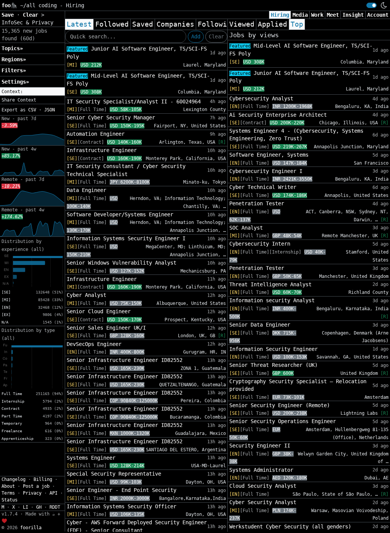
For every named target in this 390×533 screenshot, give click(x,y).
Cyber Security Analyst (262, 502)
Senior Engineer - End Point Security (121, 490)
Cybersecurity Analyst (261, 98)
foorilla (31, 527)
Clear (216, 36)
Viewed (241, 24)
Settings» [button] (15, 82)
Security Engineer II (259, 446)
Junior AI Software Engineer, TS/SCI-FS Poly (137, 53)
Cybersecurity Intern (259, 244)
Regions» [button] (14, 59)
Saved (142, 24)
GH (39, 507)
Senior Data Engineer (259, 325)
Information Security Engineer (273, 349)
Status (10, 500)
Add (195, 36)
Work (317, 15)
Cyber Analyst (86, 295)
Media (300, 15)
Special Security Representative (114, 474)
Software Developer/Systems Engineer (120, 214)
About (8, 486)
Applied (272, 24)
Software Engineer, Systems (268, 155)
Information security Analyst (272, 300)
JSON (49, 110)
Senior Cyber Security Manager (111, 117)
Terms (8, 493)
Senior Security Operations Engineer (282, 421)
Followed (112, 24)
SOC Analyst (246, 228)
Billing (43, 479)
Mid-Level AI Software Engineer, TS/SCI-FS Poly (138, 80)
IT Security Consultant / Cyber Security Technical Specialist (126, 170)
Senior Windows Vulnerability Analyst (121, 263)
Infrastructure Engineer (102, 150)
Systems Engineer (91, 458)
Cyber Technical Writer (262, 187)
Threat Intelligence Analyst (270, 284)
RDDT (55, 507)
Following (216, 24)
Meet (333, 15)
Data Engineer (86, 190)
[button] (32, 91)
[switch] (371, 5)
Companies (175, 24)
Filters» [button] (14, 70)
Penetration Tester (256, 203)
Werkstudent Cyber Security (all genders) (290, 526)
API (54, 493)
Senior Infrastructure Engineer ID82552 (124, 360)
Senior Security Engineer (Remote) (279, 405)
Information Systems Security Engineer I (126, 238)
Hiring (280, 15)
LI (25, 507)
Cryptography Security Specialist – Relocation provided (297, 385)
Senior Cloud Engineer (99, 311)
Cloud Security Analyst (262, 486)
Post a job (36, 486)
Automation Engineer (96, 134)
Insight (353, 15)
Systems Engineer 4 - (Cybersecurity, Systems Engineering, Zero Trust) (296, 134)
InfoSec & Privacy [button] (27, 22)
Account (377, 15)
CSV (32, 110)
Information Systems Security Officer (121, 506)
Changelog (14, 479)
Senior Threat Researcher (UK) (273, 365)
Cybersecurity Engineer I (265, 171)
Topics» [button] (12, 48)
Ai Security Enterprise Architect (278, 115)
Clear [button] (32, 15)
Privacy (32, 493)
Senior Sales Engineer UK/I (106, 328)
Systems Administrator (261, 470)
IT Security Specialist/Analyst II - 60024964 (134, 101)
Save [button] (9, 15)
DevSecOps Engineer (94, 344)
